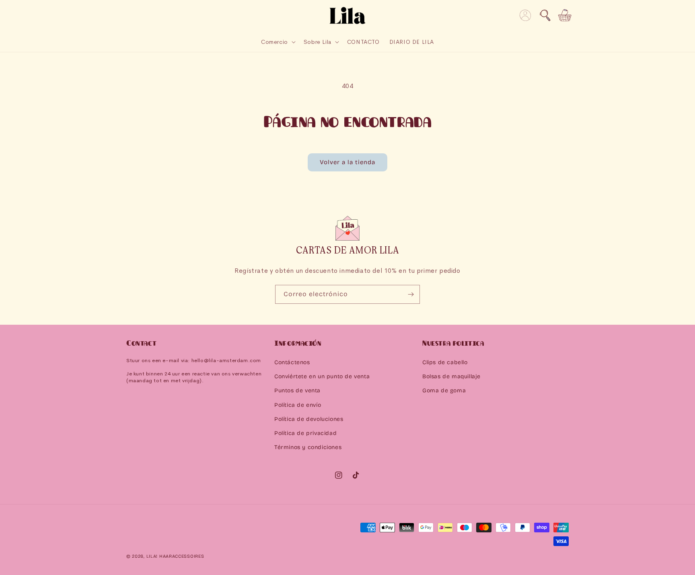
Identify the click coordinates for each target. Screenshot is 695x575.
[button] (545, 15)
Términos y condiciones (307, 447)
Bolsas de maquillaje (451, 376)
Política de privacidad (305, 433)
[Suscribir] (410, 294)
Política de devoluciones (308, 419)
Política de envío (297, 405)
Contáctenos (292, 362)
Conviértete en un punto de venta (322, 376)
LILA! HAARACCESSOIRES (175, 556)
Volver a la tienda (347, 162)
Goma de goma (444, 390)
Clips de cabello (445, 362)
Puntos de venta (297, 390)
